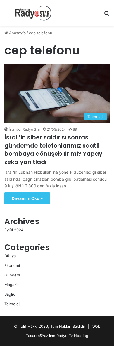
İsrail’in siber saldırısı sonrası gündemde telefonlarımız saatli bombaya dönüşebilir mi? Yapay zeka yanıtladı (53, 149)
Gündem (12, 275)
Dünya (10, 255)
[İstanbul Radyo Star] (33, 13)
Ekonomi (12, 265)
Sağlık (9, 294)
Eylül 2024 (13, 230)
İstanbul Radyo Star (25, 129)
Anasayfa (17, 33)
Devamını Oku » (27, 198)
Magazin (12, 284)
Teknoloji (12, 303)
